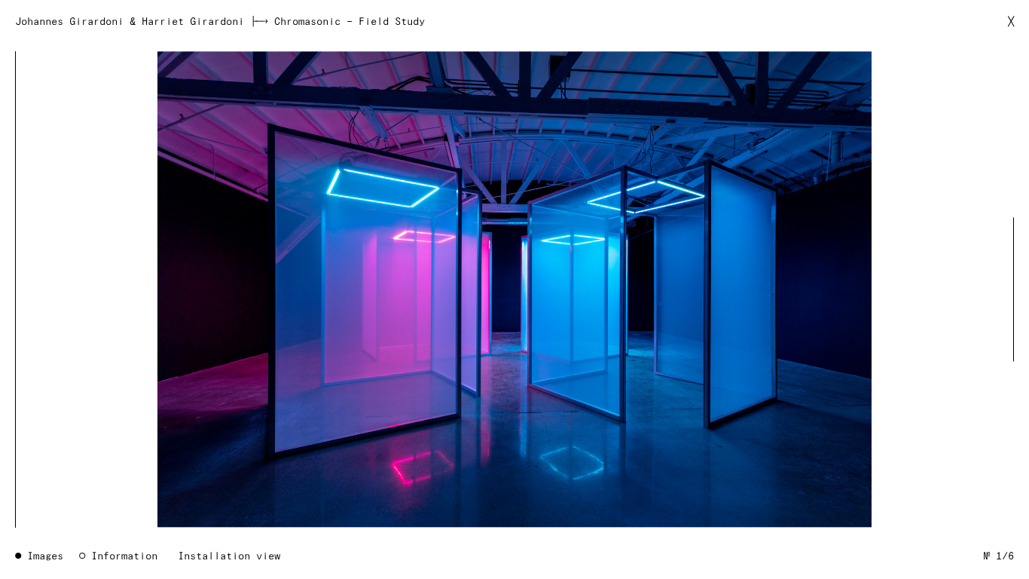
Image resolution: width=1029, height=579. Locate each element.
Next (1003, 289)
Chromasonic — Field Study (349, 22)
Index (514, 289)
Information (124, 556)
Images (45, 556)
